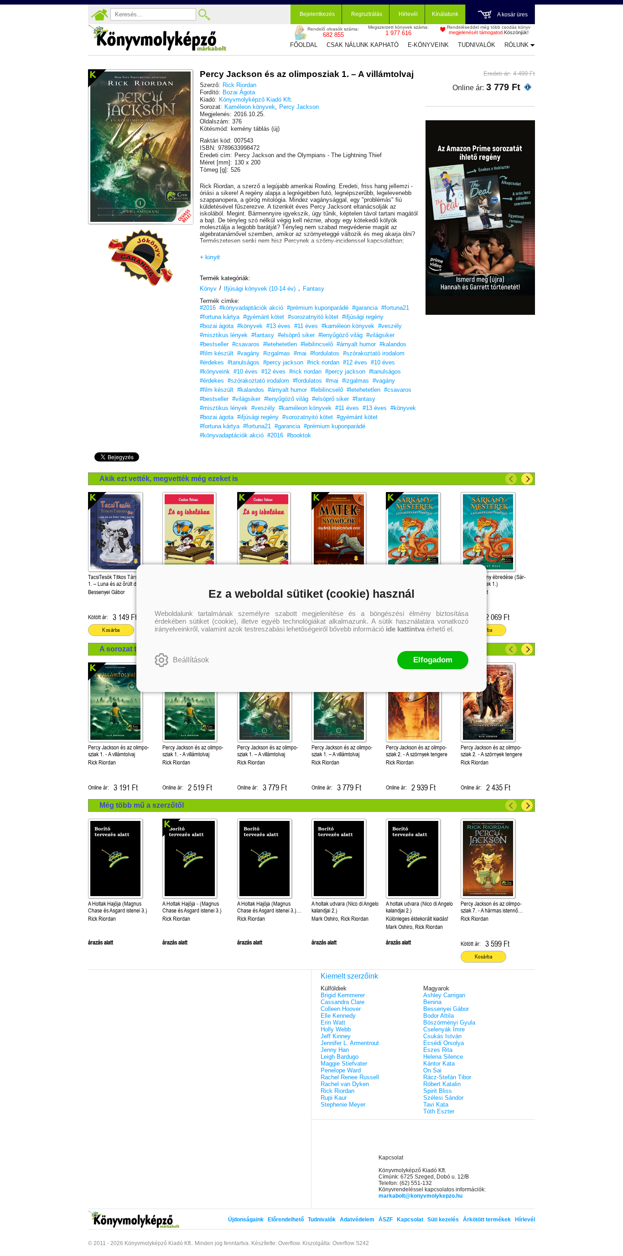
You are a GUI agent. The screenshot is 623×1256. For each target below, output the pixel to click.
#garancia (365, 307)
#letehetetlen (280, 344)
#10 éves (383, 362)
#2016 (208, 307)
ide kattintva (405, 629)
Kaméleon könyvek (249, 106)
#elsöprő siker (296, 335)
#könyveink (215, 371)
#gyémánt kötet (263, 316)
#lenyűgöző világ (340, 335)
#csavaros (246, 344)
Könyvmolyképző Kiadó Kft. (256, 99)
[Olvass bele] (177, 208)
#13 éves (278, 326)
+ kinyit (210, 257)
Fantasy (313, 288)
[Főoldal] (99, 14)
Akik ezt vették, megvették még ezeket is (168, 478)
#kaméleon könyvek (348, 326)
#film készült (217, 353)
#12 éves (355, 362)
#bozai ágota (217, 326)
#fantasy (262, 335)
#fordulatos (324, 353)
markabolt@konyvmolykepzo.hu (420, 1196)
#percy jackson (283, 362)
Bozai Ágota (239, 92)
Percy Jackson (299, 106)
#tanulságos (244, 362)
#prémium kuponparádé (317, 307)
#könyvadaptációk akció (251, 307)
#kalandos (392, 344)
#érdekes (212, 362)
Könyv (208, 288)
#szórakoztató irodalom (374, 353)
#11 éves (306, 326)
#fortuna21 (395, 307)
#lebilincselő (317, 344)
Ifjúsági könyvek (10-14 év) (260, 288)
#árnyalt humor (356, 344)
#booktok (299, 435)
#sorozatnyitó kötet (313, 316)
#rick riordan (323, 362)
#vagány (248, 353)
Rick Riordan (239, 85)
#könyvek (250, 326)
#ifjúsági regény (363, 316)
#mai (300, 353)
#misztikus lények (224, 335)
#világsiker (380, 335)
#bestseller (214, 344)
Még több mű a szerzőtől (141, 805)
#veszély (390, 326)
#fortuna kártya (219, 316)
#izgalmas (276, 353)
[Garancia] (140, 258)
